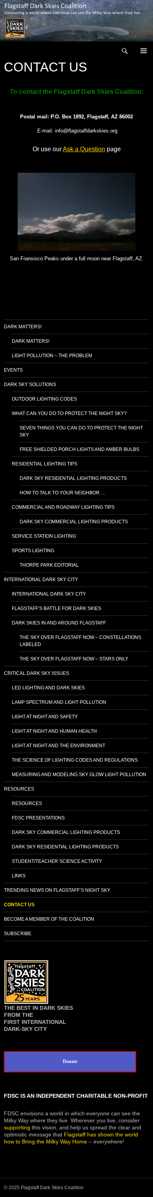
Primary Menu (143, 50)
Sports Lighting (33, 550)
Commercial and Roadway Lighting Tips (63, 507)
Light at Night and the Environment (58, 745)
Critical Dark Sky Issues (36, 673)
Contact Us (19, 904)
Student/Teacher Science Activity (57, 861)
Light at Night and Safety (45, 716)
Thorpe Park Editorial (49, 565)
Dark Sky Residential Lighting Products (73, 478)
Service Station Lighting (44, 536)
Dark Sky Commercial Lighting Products (74, 521)
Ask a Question (84, 149)
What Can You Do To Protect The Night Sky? (69, 413)
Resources (19, 789)
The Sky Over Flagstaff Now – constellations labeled (80, 641)
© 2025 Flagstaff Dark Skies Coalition (44, 1187)
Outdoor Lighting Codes (44, 399)
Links (19, 876)
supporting (17, 1127)
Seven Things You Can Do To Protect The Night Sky (81, 431)
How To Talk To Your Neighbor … (63, 493)
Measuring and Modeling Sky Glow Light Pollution (79, 774)
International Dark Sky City (41, 579)
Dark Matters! (23, 326)
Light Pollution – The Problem (52, 355)
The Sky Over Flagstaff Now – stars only (74, 659)
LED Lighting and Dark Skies (48, 688)
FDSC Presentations (38, 818)
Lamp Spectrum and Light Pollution (59, 702)
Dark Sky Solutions (30, 384)
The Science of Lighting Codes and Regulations (75, 760)
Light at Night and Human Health (54, 731)
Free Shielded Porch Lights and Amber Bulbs (79, 449)
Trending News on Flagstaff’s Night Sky (57, 890)
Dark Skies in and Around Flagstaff (59, 623)
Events (13, 370)
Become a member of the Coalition (49, 919)
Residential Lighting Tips (44, 464)
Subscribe (17, 933)
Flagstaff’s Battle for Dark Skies (56, 608)
